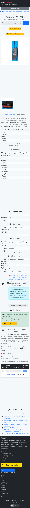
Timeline (3, 489)
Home (3, 11)
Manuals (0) (8, 22)
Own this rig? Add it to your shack (16, 33)
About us (3, 451)
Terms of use (4, 458)
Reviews (3, 485)
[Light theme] (15, 505)
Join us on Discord (9, 470)
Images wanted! (5, 457)
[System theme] (12, 505)
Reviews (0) (15, 22)
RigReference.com (19, 500)
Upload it (24, 295)
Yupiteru (19, 11)
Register (12, 114)
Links (2, 495)
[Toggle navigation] (27, 3)
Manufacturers (16, 8)
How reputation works (7, 455)
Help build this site (6, 453)
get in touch (4, 448)
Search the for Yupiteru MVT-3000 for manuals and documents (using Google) (16, 429)
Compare (26, 22)
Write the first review (10, 324)
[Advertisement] (15, 81)
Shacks (3, 491)
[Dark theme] (18, 505)
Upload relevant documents (18, 305)
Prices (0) (20, 22)
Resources (4, 497)
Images (3, 487)
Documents (4, 484)
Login (6, 114)
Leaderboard (4, 493)
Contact (3, 460)
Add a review (16, 28)
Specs (3, 22)
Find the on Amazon (15, 433)
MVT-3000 (27, 11)
